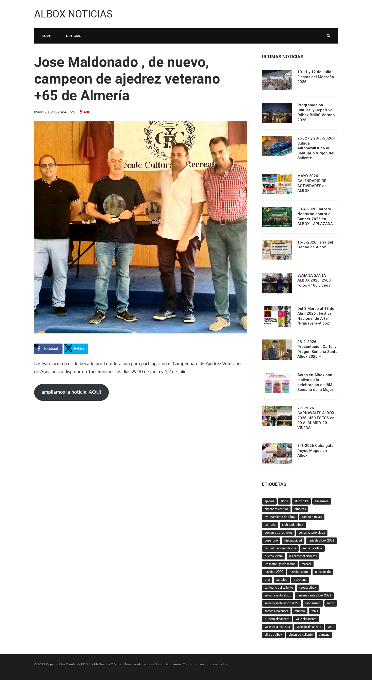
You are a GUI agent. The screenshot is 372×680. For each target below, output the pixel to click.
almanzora (321, 501)
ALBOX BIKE (301, 501)
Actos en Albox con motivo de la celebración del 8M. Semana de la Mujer (315, 382)
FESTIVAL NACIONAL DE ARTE (280, 548)
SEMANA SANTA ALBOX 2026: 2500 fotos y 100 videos (314, 280)
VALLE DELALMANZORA (309, 626)
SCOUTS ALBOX (307, 587)
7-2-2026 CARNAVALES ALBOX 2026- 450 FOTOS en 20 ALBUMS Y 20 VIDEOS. (316, 418)
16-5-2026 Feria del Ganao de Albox (315, 245)
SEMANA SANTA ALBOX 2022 (282, 603)
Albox (284, 501)
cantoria (270, 524)
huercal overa (274, 556)
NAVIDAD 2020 (274, 571)
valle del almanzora (277, 626)
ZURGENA (324, 634)
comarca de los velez (278, 532)
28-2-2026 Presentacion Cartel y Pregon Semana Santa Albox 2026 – (317, 349)
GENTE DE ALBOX (312, 548)
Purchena (300, 579)
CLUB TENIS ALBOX (292, 524)
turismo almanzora (277, 619)
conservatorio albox (312, 532)
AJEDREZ (269, 501)
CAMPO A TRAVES (312, 516)
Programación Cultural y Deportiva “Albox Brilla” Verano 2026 (316, 112)
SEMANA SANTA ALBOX (278, 595)
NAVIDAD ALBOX (299, 571)
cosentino (271, 540)
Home (46, 36)
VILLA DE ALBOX (273, 634)
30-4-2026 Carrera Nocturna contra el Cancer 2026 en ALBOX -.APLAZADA (315, 216)
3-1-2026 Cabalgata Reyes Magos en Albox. (315, 450)
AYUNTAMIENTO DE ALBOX (280, 516)
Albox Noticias (73, 14)
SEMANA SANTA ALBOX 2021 (314, 595)
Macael (306, 564)
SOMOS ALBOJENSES (276, 611)
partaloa (281, 579)
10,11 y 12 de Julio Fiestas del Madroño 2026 (315, 77)
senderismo (312, 603)
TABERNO (300, 611)
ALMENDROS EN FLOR (276, 509)
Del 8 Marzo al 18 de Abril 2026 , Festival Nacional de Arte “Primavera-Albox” (315, 316)
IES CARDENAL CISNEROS (303, 556)
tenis (315, 611)
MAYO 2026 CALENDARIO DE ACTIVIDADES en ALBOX (312, 183)
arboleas (300, 509)
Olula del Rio (323, 571)
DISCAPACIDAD (293, 540)
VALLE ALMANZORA (306, 619)
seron (330, 603)
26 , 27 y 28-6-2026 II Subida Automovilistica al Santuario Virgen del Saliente (316, 148)
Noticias (73, 36)
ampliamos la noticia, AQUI (71, 392)
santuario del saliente (279, 587)
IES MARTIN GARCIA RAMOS (280, 564)
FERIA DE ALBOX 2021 (321, 540)
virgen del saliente (301, 634)
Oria (267, 579)
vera (330, 626)
